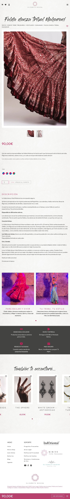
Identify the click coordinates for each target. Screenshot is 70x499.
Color (3, 169)
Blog (8, 459)
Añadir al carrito (22, 182)
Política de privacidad (45, 486)
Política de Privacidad (31, 453)
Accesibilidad (22, 487)
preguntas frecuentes (21, 351)
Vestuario (30, 25)
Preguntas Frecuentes (31, 446)
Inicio (4, 25)
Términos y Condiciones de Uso (32, 460)
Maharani (39, 25)
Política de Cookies (30, 456)
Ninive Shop (11, 449)
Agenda (9, 462)
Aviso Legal (28, 449)
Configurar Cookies (12, 487)
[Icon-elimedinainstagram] (31, 465)
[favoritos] (6, 376)
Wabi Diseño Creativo (42, 487)
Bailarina (10, 456)
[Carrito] (2, 4)
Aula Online (11, 453)
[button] (32, 320)
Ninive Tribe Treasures (16, 25)
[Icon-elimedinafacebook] (28, 465)
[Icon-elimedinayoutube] (25, 465)
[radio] (3, 173)
